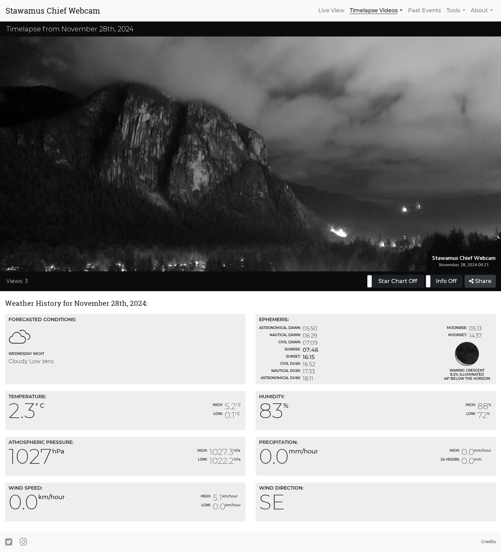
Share (482, 281)
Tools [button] (453, 10)
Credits (488, 541)
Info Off (446, 281)
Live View (331, 10)
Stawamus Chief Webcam (52, 10)
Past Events (424, 10)
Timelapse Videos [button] (374, 10)
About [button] (479, 10)
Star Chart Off (397, 281)
